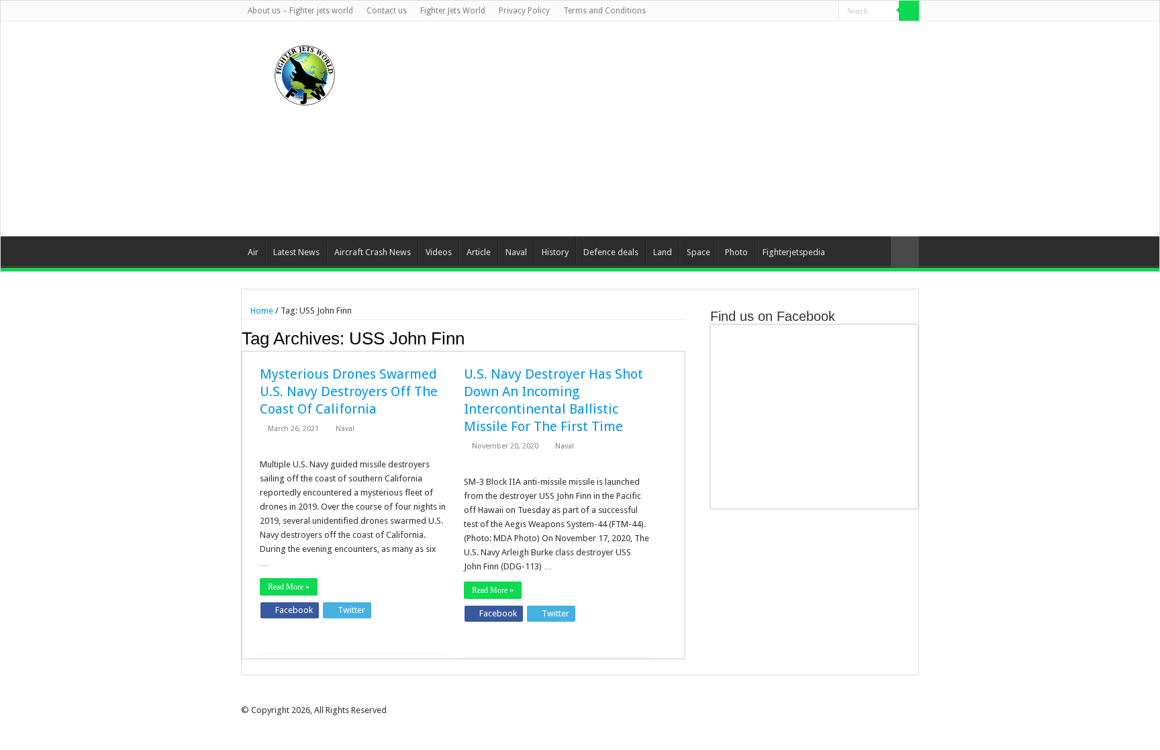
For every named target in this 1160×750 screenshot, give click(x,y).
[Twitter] (790, 11)
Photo (736, 252)
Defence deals (610, 252)
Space (698, 252)
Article (479, 252)
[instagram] (829, 11)
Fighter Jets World (452, 10)
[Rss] (765, 11)
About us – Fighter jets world (300, 10)
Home (260, 311)
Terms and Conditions (604, 10)
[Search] (909, 11)
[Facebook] (778, 11)
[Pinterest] (803, 11)
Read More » (288, 587)
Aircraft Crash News (372, 252)
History (555, 252)
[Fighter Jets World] (304, 72)
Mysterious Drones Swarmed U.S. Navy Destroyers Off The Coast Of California (349, 391)
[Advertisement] (664, 129)
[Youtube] (816, 11)
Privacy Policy (524, 10)
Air (253, 252)
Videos (439, 252)
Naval (516, 252)
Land (662, 252)
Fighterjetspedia (794, 252)
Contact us (387, 10)
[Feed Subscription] (681, 337)
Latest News (296, 252)
